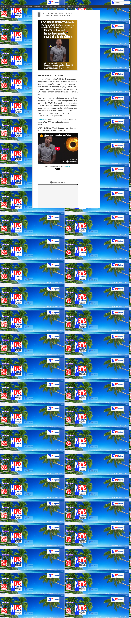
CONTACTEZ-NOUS (27, 6)
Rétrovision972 (62, 6)
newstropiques (66, 166)
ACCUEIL (46, 6)
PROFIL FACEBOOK (38, 6)
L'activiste (42, 119)
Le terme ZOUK (70, 6)
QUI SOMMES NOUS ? (15, 6)
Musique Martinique (80, 6)
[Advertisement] (86, 35)
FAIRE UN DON (53, 6)
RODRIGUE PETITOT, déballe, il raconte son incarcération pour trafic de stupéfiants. (58, 14)
